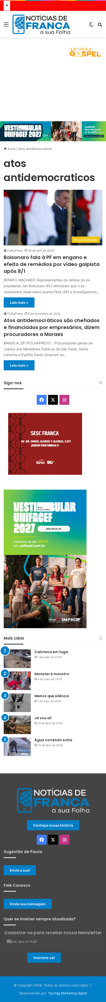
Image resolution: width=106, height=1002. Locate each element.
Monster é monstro (52, 673)
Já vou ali (43, 718)
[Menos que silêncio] (17, 702)
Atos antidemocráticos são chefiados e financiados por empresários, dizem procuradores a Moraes (52, 327)
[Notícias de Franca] (41, 24)
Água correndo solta (53, 740)
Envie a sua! (20, 870)
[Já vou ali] (17, 725)
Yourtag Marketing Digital (67, 993)
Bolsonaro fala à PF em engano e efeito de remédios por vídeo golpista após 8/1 (52, 264)
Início (11, 149)
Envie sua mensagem (28, 904)
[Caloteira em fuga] (17, 658)
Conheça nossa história (53, 825)
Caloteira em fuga (51, 651)
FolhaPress (15, 250)
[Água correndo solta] (17, 747)
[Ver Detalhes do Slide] (53, 50)
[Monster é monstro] (17, 680)
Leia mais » (19, 302)
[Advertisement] (53, 92)
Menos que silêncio (52, 695)
